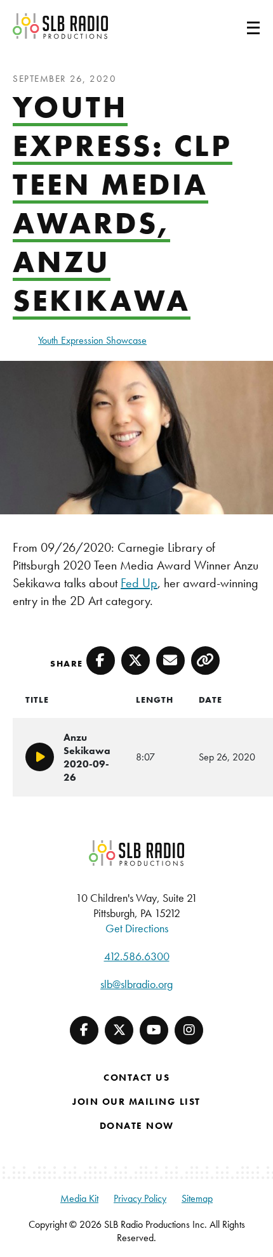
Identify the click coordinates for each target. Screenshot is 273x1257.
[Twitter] (119, 1030)
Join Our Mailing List (136, 1101)
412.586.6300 (137, 956)
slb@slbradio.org (136, 984)
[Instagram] (189, 1030)
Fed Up (139, 583)
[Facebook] (84, 1030)
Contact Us (136, 1077)
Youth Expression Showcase (92, 340)
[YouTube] (154, 1030)
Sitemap (197, 1198)
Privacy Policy (140, 1198)
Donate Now (137, 1125)
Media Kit (79, 1198)
